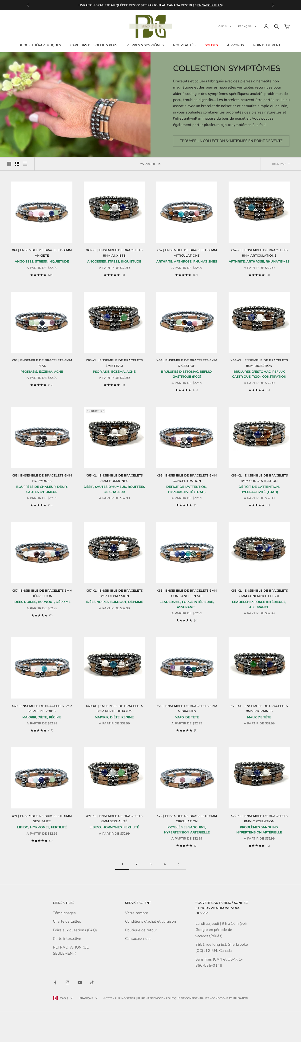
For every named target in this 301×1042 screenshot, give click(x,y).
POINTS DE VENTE (268, 45)
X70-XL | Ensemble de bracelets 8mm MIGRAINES (259, 708)
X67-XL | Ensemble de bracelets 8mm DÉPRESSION (114, 593)
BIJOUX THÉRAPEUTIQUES (40, 45)
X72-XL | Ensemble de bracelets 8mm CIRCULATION (259, 818)
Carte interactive (67, 938)
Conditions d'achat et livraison (150, 921)
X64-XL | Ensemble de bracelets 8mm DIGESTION (259, 362)
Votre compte (136, 913)
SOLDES (211, 45)
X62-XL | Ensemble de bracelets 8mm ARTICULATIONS (259, 252)
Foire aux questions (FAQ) (75, 930)
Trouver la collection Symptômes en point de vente (231, 140)
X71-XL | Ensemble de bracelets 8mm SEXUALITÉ (114, 818)
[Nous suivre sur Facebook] (55, 982)
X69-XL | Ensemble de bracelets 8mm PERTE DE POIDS (114, 708)
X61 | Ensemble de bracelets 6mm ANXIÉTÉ (42, 252)
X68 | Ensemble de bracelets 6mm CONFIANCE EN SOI (187, 593)
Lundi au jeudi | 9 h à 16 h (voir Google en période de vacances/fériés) (221, 930)
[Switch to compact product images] (25, 164)
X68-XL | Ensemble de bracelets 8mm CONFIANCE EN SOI (259, 593)
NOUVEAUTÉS (184, 45)
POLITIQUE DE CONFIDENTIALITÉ (187, 998)
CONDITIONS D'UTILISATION (229, 998)
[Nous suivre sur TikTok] (92, 982)
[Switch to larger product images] (9, 164)
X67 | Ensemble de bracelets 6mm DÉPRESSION (42, 593)
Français (245, 26)
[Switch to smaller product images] (17, 164)
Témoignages (64, 913)
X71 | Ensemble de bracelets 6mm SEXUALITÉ (42, 818)
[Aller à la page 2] (179, 864)
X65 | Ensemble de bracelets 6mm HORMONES (42, 477)
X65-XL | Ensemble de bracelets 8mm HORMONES (114, 477)
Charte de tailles (67, 921)
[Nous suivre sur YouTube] (79, 982)
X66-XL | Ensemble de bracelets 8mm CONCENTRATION (259, 477)
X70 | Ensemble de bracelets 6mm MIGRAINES (186, 708)
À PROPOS (235, 45)
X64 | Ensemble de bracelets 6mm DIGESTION (186, 362)
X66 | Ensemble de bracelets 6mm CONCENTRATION (187, 477)
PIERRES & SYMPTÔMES (145, 45)
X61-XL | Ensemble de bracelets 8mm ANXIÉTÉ (114, 252)
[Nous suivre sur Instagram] (67, 982)
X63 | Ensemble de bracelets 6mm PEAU (42, 362)
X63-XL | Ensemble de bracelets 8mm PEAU (114, 362)
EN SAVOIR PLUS (209, 5)
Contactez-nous (138, 938)
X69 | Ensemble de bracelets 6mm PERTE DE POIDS (42, 708)
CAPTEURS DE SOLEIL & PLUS (93, 45)
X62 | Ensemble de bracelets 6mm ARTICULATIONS (187, 252)
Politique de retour (141, 930)
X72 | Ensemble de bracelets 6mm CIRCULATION (187, 818)
